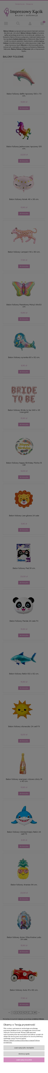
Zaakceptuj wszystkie (24, 1060)
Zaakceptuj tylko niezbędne (24, 1048)
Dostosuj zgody (24, 1054)
